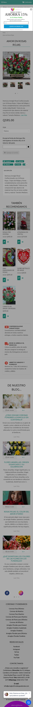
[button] (31, 9)
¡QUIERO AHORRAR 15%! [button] (16, 26)
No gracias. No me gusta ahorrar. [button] (16, 29)
